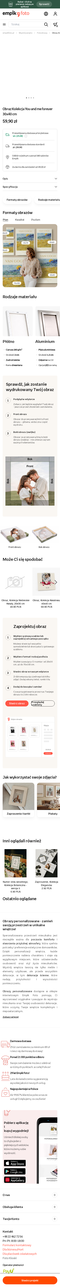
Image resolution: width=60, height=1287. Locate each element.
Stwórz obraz (17, 703)
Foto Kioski (10, 1258)
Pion (5, 219)
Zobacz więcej (11, 1017)
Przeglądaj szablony (37, 703)
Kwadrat (19, 219)
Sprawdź (44, 4)
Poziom (35, 219)
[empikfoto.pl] (16, 14)
